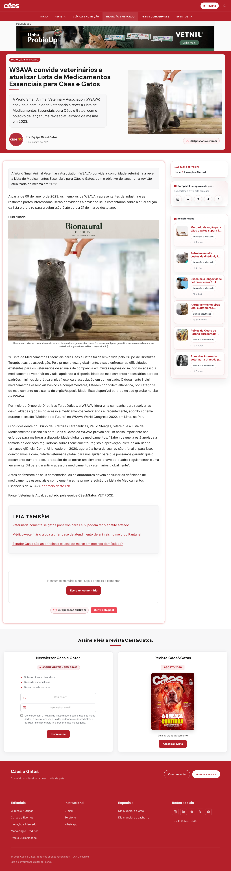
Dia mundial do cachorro (133, 817)
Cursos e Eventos (22, 817)
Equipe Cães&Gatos (44, 137)
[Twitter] (200, 812)
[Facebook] (192, 812)
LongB (48, 861)
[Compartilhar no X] (198, 199)
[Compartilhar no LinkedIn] (188, 199)
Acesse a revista (173, 743)
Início (44, 16)
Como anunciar (177, 774)
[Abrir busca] (224, 5)
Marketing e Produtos (24, 831)
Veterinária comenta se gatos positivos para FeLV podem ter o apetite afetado (70, 525)
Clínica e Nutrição (22, 811)
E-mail (69, 811)
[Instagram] (175, 812)
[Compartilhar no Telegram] (208, 199)
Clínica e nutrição (86, 16)
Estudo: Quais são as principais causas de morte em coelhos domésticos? (67, 544)
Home (177, 172)
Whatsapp (71, 824)
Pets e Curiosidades (155, 16)
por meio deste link (56, 486)
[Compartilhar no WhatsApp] (178, 199)
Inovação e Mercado (120, 16)
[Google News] (208, 812)
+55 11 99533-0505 (184, 821)
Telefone (70, 817)
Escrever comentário (83, 590)
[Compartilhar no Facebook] (218, 199)
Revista (60, 16)
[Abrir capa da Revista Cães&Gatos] (172, 701)
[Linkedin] (183, 812)
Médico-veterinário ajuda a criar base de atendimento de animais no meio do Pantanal (76, 534)
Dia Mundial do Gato (131, 811)
